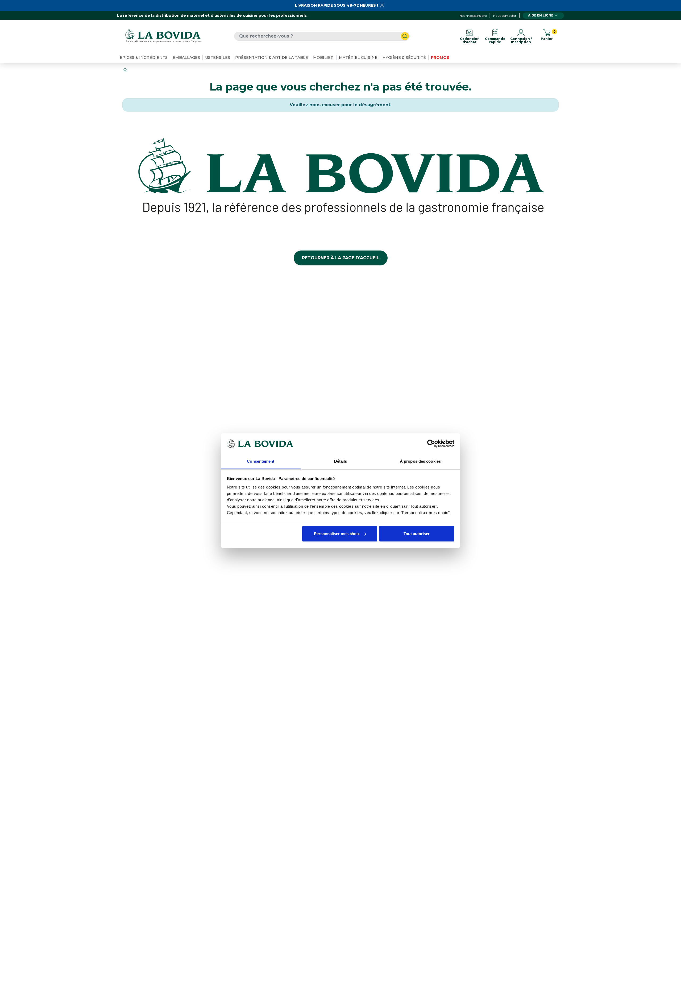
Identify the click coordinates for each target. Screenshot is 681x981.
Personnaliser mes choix (337, 533)
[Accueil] (125, 69)
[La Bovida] (162, 36)
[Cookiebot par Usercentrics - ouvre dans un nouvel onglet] (431, 444)
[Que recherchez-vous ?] (405, 36)
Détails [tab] (340, 461)
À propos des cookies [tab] (420, 461)
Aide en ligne (540, 15)
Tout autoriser (417, 533)
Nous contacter (504, 16)
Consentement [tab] (260, 461)
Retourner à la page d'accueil (340, 257)
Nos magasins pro (473, 16)
